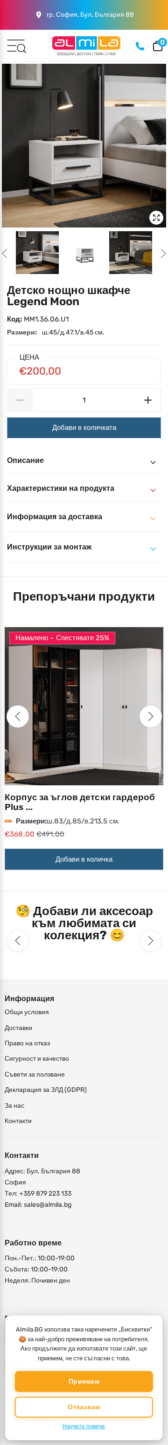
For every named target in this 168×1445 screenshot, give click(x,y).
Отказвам (84, 1407)
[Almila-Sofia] (86, 45)
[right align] (163, 253)
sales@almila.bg (47, 1205)
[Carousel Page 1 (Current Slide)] (37, 252)
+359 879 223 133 (45, 1193)
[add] (148, 400)
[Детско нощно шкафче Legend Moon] (84, 145)
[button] (18, 716)
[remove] (20, 400)
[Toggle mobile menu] (16, 45)
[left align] (4, 253)
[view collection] (84, 706)
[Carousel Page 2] (84, 252)
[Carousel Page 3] (130, 252)
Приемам (84, 1381)
